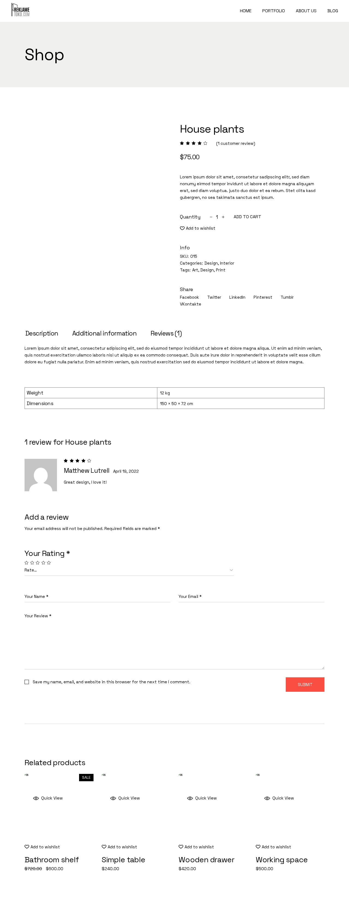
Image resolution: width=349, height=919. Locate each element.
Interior (227, 263)
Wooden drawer (206, 859)
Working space (282, 859)
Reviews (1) (166, 333)
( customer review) (235, 143)
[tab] (42, 333)
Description (41, 333)
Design (211, 263)
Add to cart (247, 217)
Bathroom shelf (52, 859)
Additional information (104, 333)
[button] (197, 228)
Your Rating (47, 553)
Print (220, 270)
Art (195, 270)
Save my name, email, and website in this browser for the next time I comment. (111, 681)
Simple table (123, 859)
